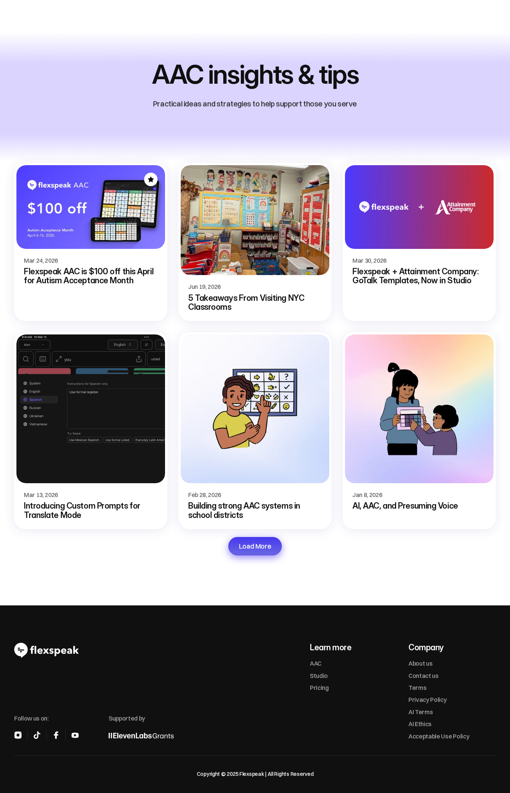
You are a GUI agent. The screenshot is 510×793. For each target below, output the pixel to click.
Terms (417, 687)
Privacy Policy (427, 700)
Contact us (423, 675)
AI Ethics (420, 724)
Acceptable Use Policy (438, 736)
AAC (315, 663)
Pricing (319, 687)
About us (420, 663)
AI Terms (420, 712)
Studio (319, 675)
